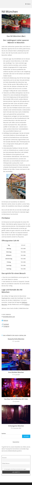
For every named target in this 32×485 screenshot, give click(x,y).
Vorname (4, 457)
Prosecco (26, 304)
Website (5, 320)
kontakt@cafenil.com (9, 316)
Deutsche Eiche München (16, 339)
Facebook (6, 324)
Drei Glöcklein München (16, 372)
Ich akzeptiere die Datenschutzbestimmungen (15, 469)
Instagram (6, 326)
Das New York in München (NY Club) (16, 399)
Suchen (4, 433)
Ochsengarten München (16, 426)
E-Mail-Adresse (5, 463)
